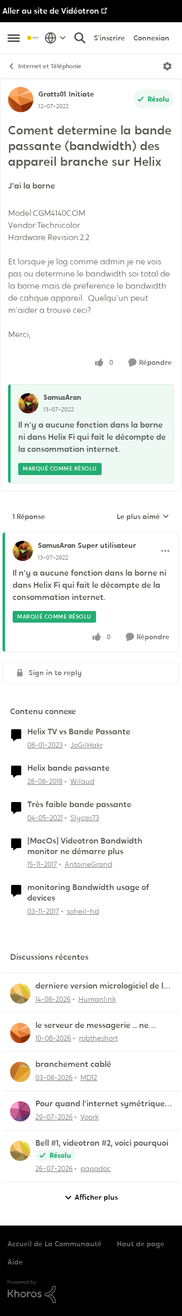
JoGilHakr (86, 744)
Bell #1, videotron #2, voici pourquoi (101, 1143)
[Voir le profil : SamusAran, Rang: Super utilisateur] (23, 551)
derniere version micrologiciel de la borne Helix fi (101, 986)
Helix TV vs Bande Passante (78, 732)
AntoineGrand (88, 864)
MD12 (88, 1077)
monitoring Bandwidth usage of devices (88, 892)
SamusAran (62, 397)
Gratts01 (52, 94)
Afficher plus (96, 1197)
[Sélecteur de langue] (55, 38)
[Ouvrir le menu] (167, 66)
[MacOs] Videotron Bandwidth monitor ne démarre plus (85, 846)
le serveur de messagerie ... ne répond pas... (92, 1025)
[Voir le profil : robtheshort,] (20, 1033)
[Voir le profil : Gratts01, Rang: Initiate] (20, 99)
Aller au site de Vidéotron (51, 11)
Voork (89, 1116)
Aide (15, 1261)
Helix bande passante (68, 768)
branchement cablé (73, 1064)
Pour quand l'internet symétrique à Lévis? (103, 1104)
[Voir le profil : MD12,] (20, 1072)
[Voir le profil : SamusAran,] (28, 403)
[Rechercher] (80, 38)
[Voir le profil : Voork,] (20, 1111)
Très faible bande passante (79, 805)
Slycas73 (84, 817)
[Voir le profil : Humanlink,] (20, 993)
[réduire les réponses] (91, 537)
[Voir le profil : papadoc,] (20, 1151)
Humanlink (97, 999)
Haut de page (140, 1243)
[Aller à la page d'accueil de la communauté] (33, 37)
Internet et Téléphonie (49, 66)
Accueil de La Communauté (55, 1243)
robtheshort (98, 1038)
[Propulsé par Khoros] (91, 1291)
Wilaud (82, 781)
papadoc (95, 1168)
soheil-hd (83, 911)
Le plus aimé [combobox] (143, 517)
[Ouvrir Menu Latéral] (14, 37)
